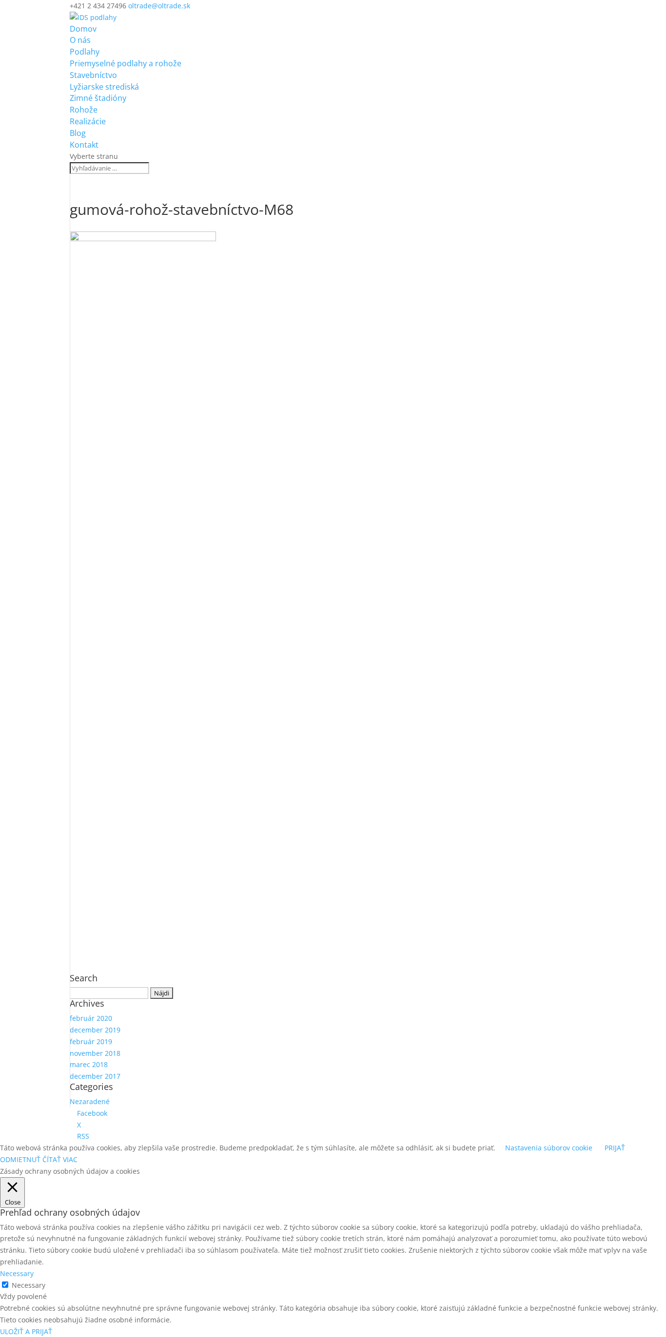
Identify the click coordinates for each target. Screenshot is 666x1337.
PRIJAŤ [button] (615, 1147)
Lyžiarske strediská (104, 86)
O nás (80, 40)
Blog (78, 133)
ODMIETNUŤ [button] (20, 1159)
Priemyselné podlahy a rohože (125, 63)
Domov (83, 28)
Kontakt (84, 144)
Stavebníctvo (93, 75)
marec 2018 (89, 1064)
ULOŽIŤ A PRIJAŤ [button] (26, 1331)
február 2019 (91, 1041)
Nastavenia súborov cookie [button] (548, 1147)
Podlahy (84, 51)
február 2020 (91, 1018)
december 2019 (95, 1029)
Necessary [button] (17, 1273)
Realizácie (88, 121)
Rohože (84, 109)
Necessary (28, 1285)
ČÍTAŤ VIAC (60, 1159)
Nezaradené (90, 1101)
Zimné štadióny (98, 98)
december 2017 (95, 1076)
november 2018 (95, 1053)
